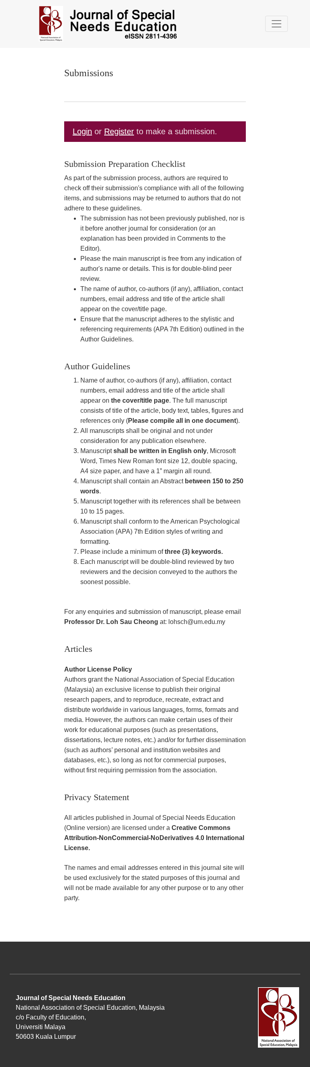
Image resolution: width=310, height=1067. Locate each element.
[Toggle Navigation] (276, 24)
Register (119, 131)
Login (82, 131)
